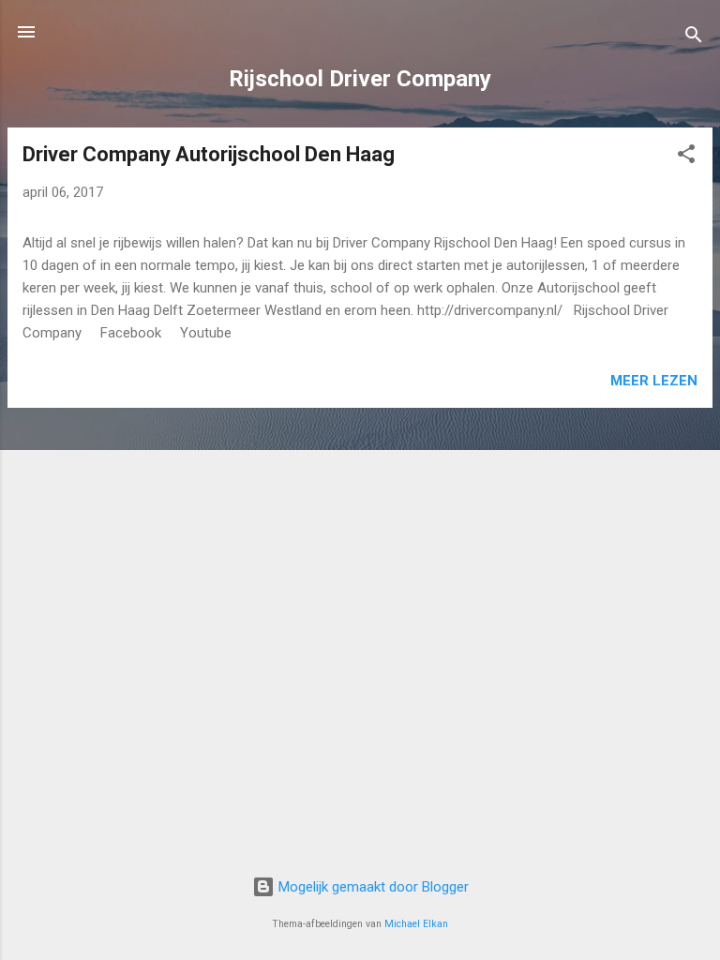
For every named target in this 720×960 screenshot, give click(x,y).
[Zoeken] (693, 38)
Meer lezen (654, 380)
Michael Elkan (416, 924)
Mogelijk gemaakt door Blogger (372, 886)
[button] (686, 157)
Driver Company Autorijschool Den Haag (208, 154)
